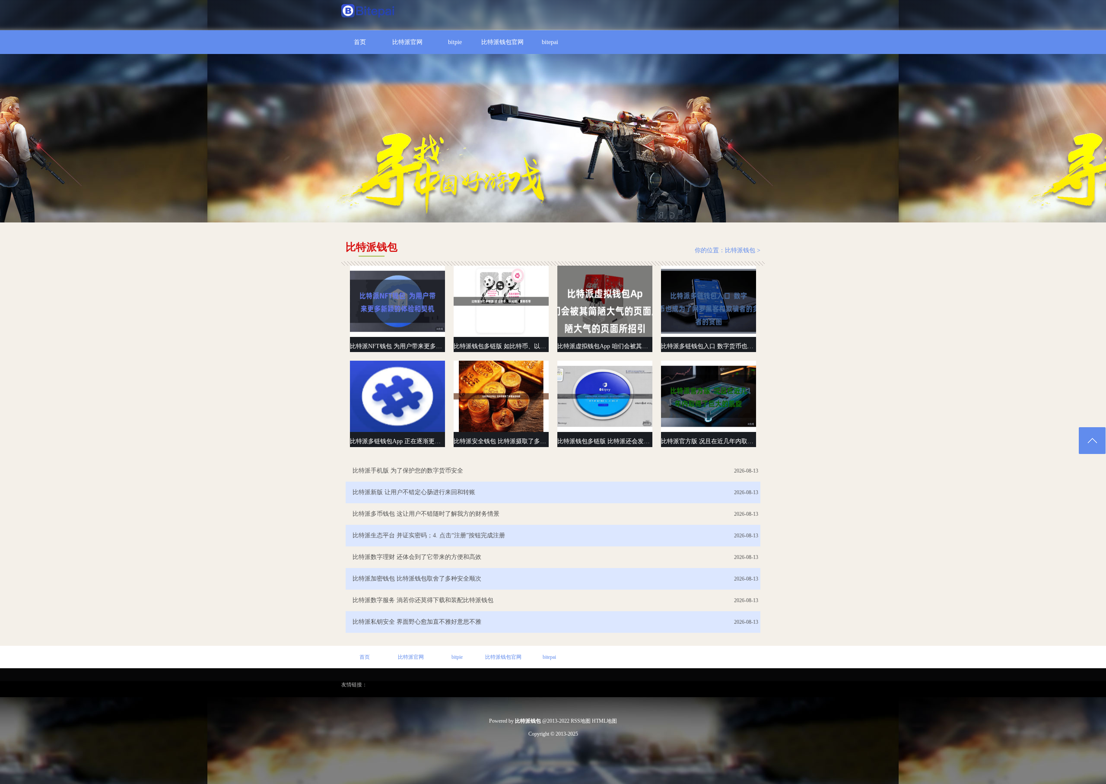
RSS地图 (581, 721)
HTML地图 (604, 721)
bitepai (550, 42)
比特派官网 (407, 42)
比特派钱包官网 (502, 42)
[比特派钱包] (368, 11)
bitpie (455, 42)
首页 (360, 42)
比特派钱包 (740, 250)
